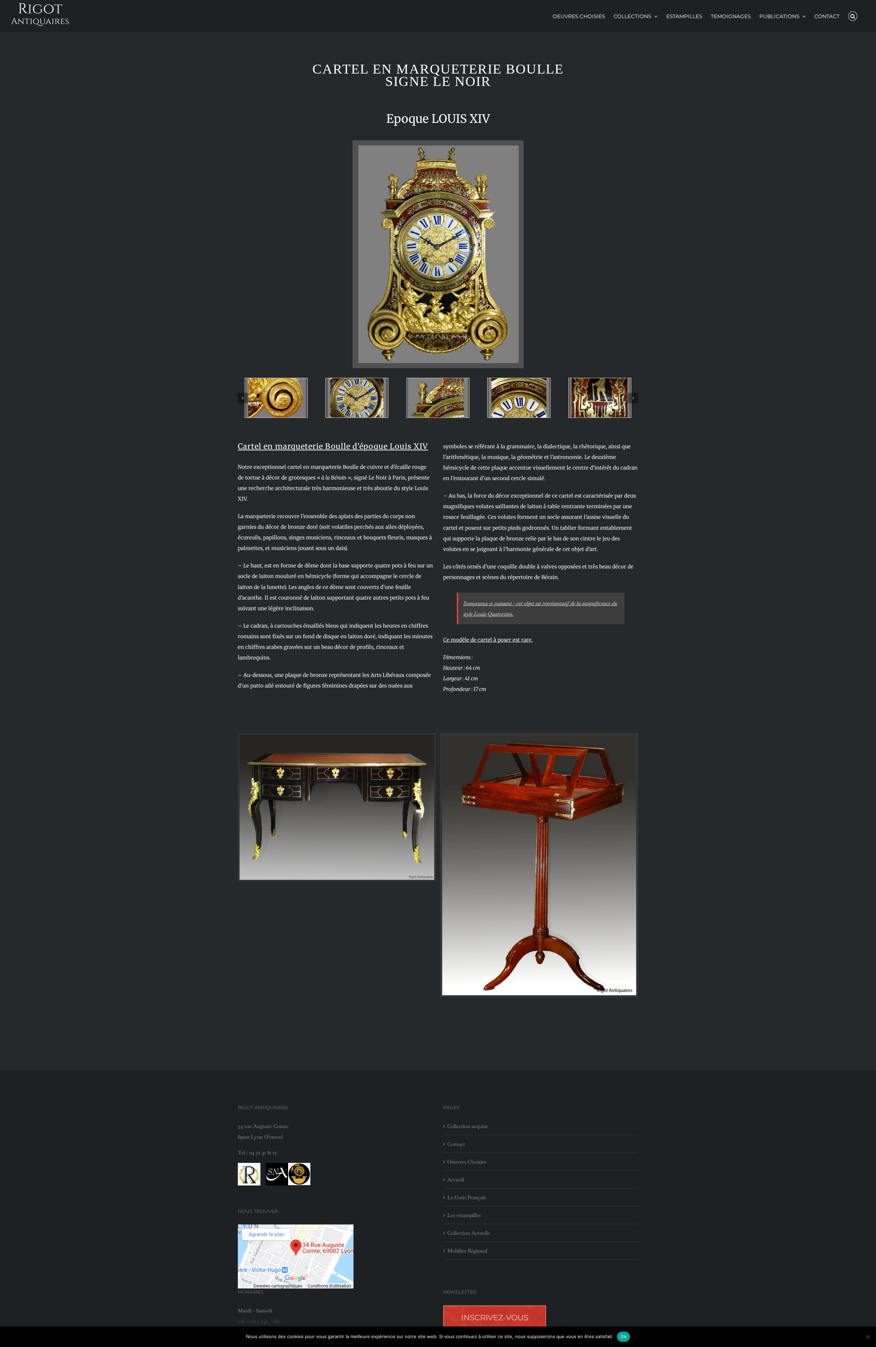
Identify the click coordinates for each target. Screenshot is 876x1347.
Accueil (455, 1179)
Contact (456, 1144)
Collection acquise (467, 1126)
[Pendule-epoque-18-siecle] (276, 398)
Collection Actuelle (468, 1233)
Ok (623, 1336)
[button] (853, 16)
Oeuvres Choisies (466, 1161)
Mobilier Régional (467, 1250)
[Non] (867, 1336)
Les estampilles (464, 1215)
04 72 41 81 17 (263, 1152)
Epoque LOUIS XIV (438, 119)
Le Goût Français (466, 1197)
